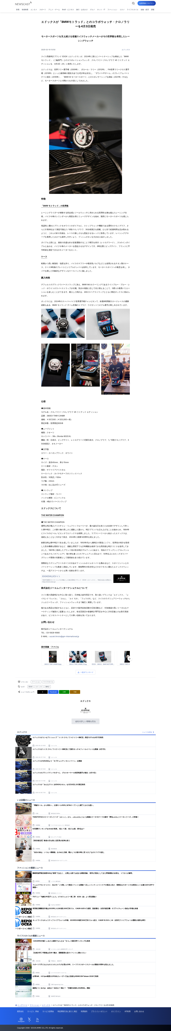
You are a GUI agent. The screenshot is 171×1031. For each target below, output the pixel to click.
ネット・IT (101, 9)
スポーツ (42, 9)
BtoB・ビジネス (68, 9)
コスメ (122, 9)
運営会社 (20, 1011)
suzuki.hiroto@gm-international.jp (64, 636)
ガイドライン (116, 1011)
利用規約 (84, 1011)
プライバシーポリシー (99, 1011)
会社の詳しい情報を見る (85, 721)
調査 (152, 9)
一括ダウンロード (86, 672)
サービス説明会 (48, 1011)
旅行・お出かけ (82, 9)
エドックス (126, 50)
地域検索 (25, 9)
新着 (17, 9)
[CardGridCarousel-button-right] (129, 658)
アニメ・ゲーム (54, 9)
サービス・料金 (33, 1011)
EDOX (30, 687)
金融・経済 (145, 9)
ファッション (112, 9)
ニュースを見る (147, 732)
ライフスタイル (132, 9)
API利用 (128, 1011)
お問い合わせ (139, 1011)
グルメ (92, 9)
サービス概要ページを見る (153, 1026)
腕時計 (47, 687)
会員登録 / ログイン (146, 3)
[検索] (133, 3)
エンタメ (34, 9)
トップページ (22, 1005)
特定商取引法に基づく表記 (67, 1011)
